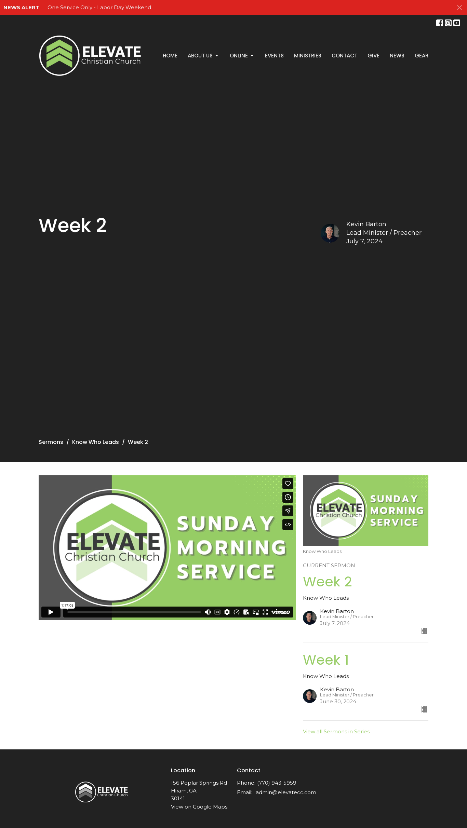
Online (239, 55)
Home (170, 55)
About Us (200, 55)
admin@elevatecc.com (286, 792)
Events (274, 55)
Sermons (51, 442)
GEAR (421, 55)
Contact (344, 55)
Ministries (307, 55)
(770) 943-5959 (276, 782)
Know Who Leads (95, 442)
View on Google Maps (199, 806)
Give (373, 55)
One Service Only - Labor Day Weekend (99, 7)
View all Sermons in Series (336, 731)
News (397, 55)
